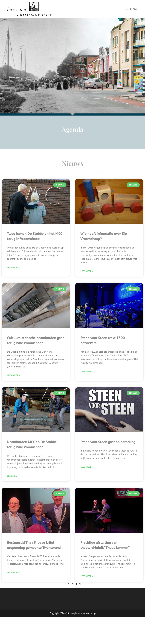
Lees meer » (13, 267)
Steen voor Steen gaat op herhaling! (108, 441)
